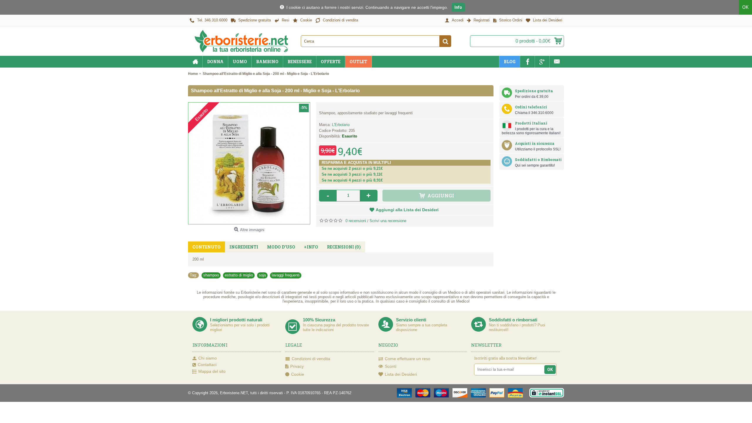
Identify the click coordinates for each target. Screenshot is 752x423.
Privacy (297, 366)
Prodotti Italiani (531, 123)
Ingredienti (243, 247)
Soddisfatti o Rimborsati (538, 159)
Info (458, 7)
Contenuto (206, 247)
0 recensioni (355, 221)
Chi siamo (207, 358)
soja (262, 275)
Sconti (390, 366)
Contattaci (207, 364)
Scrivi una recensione (388, 221)
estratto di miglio (239, 275)
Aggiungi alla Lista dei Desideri (407, 209)
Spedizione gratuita (534, 90)
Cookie (297, 374)
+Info (311, 247)
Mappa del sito (212, 371)
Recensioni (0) (344, 247)
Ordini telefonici (531, 107)
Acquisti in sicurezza (534, 143)
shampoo (211, 275)
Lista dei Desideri (401, 374)
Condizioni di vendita (311, 358)
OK (745, 7)
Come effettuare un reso (407, 358)
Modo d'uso (281, 247)
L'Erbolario (341, 124)
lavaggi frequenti (286, 275)
